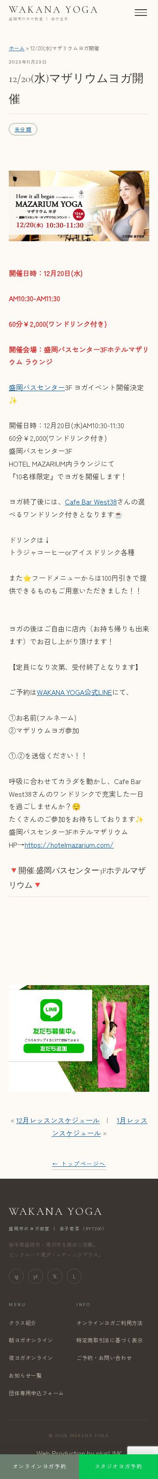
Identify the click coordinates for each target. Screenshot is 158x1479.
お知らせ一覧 (25, 1375)
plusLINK (109, 1453)
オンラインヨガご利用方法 (109, 1323)
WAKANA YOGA (54, 13)
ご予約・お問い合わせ (104, 1358)
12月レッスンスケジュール (58, 1120)
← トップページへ (79, 1163)
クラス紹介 (22, 1323)
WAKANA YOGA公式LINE (74, 692)
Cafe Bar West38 (91, 501)
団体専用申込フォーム (36, 1393)
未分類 (23, 129)
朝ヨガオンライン (31, 1340)
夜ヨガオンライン (31, 1358)
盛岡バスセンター (37, 387)
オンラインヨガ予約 (39, 1466)
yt (35, 1276)
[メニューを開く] (141, 12)
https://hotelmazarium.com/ (69, 844)
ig (16, 1276)
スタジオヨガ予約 (119, 1466)
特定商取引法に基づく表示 (109, 1340)
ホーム (17, 48)
